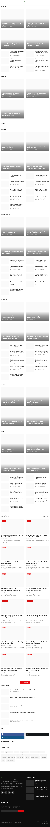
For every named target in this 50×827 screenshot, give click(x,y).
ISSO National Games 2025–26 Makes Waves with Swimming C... (42, 68)
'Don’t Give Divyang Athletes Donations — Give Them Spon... (36, 448)
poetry (3, 760)
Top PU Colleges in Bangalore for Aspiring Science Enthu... (23, 697)
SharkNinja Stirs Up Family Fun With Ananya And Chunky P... (17, 492)
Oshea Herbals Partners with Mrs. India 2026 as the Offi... (36, 469)
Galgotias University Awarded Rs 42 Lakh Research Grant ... (16, 375)
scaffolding (44, 757)
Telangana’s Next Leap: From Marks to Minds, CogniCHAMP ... (17, 353)
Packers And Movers (35, 757)
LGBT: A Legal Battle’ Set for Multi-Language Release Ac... (16, 275)
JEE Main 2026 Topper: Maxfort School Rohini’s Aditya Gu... (17, 344)
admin (3, 26)
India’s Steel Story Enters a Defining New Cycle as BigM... (41, 174)
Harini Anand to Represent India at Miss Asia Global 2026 (11, 448)
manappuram (43, 754)
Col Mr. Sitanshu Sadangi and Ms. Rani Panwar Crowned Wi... (17, 499)
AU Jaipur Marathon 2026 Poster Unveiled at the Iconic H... (11, 114)
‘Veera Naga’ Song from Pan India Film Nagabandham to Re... (41, 283)
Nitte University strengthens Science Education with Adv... (37, 337)
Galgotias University (25, 752)
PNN (27, 47)
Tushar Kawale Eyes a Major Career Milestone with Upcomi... (16, 283)
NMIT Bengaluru (11, 757)
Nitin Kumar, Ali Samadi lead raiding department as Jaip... (12, 422)
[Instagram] (9, 792)
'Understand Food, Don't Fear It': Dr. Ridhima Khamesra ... (11, 167)
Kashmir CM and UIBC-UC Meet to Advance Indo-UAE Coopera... (17, 52)
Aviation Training (20, 757)
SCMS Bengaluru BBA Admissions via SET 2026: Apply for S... (41, 360)
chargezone (42, 752)
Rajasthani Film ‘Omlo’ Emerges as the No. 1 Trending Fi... (12, 252)
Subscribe (21, 811)
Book (26, 754)
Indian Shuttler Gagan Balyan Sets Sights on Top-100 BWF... (11, 401)
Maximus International (33, 754)
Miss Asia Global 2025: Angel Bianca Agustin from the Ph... (23, 689)
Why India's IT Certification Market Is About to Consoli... (41, 197)
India (3, 752)
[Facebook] (2, 792)
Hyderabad (20, 754)
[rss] (12, 792)
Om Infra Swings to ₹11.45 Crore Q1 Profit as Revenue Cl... (17, 190)
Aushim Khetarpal (34, 752)
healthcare (16, 752)
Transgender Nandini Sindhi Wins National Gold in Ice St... (36, 401)
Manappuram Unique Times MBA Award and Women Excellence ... (16, 206)
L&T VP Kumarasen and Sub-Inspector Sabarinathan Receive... (16, 60)
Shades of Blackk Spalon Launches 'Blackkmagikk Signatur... (15, 175)
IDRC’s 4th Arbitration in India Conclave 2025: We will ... (35, 44)
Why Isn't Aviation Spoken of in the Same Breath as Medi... (11, 316)
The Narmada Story (10, 760)
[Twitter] (5, 792)
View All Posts (45, 516)
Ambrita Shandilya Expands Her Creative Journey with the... (17, 507)
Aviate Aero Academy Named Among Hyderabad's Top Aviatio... (37, 316)
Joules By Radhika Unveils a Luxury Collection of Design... (41, 499)
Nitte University (5, 754)
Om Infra (27, 757)
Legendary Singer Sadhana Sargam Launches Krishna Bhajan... (36, 231)
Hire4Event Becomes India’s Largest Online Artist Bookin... (12, 146)
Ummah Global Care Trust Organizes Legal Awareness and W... (41, 52)
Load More (24, 682)
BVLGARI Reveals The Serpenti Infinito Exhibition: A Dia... (22, 705)
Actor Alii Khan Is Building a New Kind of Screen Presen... (16, 484)
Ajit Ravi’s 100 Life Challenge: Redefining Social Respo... (16, 67)
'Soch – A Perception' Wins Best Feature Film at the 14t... (42, 259)
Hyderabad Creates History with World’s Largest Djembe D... (41, 492)
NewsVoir (46, 821)
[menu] (1, 2)
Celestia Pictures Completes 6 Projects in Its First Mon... (17, 267)
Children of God (13, 754)
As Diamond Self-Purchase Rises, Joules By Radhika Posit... (41, 477)
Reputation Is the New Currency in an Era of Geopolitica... (17, 197)
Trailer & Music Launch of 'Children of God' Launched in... (17, 259)
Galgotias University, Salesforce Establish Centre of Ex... (17, 360)
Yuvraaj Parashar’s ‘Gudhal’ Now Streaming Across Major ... (42, 267)
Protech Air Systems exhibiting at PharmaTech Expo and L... (17, 182)
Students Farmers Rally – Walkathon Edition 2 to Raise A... (12, 44)
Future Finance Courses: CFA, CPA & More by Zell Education (41, 367)
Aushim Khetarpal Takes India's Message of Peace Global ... (17, 290)
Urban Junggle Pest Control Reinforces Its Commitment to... (36, 167)
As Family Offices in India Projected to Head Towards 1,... (37, 146)
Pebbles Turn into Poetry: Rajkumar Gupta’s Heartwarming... (37, 24)
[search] (48, 2)
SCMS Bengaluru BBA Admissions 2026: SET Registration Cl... (11, 337)
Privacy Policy (45, 823)
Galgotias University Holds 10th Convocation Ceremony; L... (17, 367)
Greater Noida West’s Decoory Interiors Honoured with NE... (41, 190)
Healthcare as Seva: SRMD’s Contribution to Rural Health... (41, 484)
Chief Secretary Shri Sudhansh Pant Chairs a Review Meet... (37, 93)
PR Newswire (40, 821)
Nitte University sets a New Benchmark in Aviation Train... (41, 344)
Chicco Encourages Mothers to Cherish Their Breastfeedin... (17, 476)
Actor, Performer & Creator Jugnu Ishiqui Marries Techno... (36, 252)
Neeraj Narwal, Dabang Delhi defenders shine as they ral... (35, 422)
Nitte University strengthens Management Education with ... (42, 352)
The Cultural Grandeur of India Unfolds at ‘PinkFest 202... (10, 93)
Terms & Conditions (31, 821)
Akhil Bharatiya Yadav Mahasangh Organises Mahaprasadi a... (11, 24)
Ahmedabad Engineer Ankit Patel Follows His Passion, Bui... (42, 275)
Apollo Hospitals (9, 752)
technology (4, 757)
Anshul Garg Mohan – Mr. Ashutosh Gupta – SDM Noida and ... (41, 60)
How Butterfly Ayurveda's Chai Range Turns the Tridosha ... (42, 182)
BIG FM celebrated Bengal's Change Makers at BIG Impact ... (12, 469)
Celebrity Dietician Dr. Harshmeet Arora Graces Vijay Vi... (22, 720)
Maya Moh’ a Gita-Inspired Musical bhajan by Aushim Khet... (11, 231)
